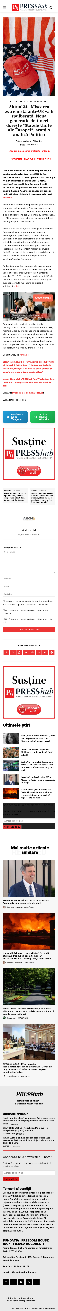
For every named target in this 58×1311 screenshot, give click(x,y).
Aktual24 (37, 141)
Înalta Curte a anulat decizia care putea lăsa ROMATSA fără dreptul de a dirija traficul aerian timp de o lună (37, 765)
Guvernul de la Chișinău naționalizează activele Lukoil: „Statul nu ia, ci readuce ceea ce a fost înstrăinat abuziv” (42, 497)
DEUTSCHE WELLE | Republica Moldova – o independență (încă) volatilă (37, 752)
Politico (17, 286)
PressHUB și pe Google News (27, 393)
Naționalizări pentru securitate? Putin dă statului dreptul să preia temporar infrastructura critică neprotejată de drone (36, 793)
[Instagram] (13, 1282)
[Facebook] (6, 652)
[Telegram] (51, 652)
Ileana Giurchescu (14, 907)
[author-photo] (4, 907)
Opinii (5, 1124)
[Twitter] (13, 652)
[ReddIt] (32, 652)
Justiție (6, 1146)
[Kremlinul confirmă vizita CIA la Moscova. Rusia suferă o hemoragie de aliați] (11, 779)
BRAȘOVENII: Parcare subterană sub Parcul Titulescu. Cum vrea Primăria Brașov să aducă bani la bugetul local (28, 1011)
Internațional (39, 101)
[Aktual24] (29, 518)
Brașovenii (11, 1018)
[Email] (39, 652)
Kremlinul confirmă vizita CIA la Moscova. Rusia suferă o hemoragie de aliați (38, 780)
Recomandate (9, 1134)
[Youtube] (36, 1282)
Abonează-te (10, 827)
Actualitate (17, 101)
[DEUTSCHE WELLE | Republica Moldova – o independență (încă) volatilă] (11, 752)
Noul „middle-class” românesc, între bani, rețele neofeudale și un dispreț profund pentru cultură (38, 738)
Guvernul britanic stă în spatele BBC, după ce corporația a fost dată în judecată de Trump (15, 496)
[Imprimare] (45, 652)
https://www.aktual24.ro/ (29, 534)
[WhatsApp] (19, 652)
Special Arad (12, 1076)
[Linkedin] (26, 652)
